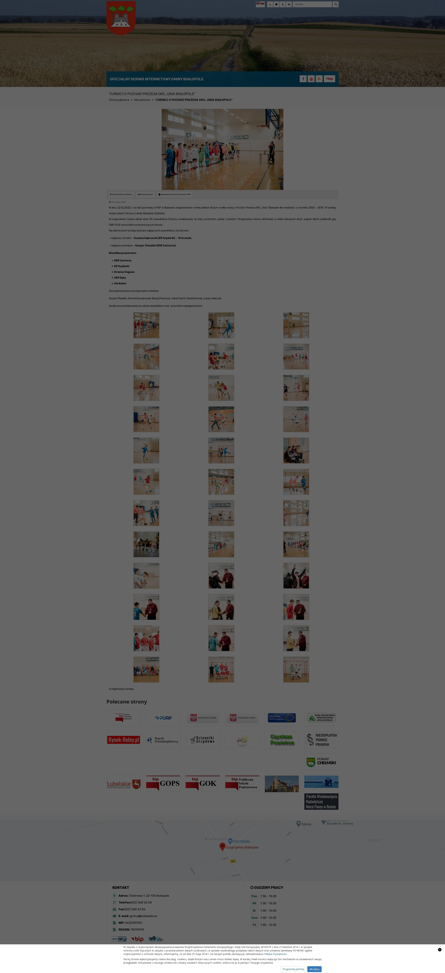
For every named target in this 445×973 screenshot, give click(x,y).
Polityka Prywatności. (275, 954)
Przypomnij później (293, 969)
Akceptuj (314, 969)
